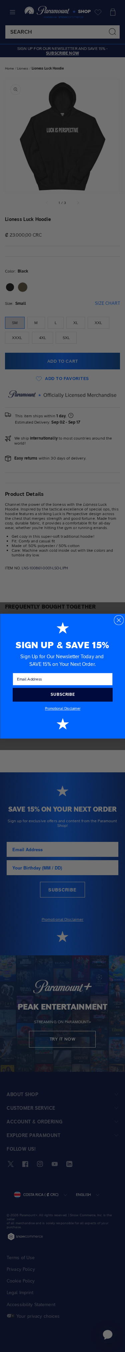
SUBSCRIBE (62, 694)
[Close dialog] (118, 620)
